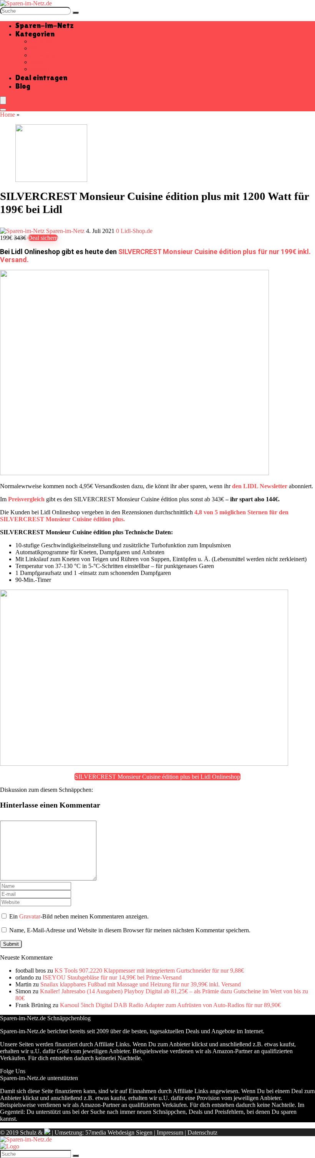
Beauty (39, 48)
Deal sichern (43, 238)
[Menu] (3, 100)
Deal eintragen (41, 77)
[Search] (3, 110)
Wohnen (41, 69)
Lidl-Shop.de (137, 231)
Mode (38, 62)
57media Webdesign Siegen (119, 1132)
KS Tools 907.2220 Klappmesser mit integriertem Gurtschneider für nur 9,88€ (149, 970)
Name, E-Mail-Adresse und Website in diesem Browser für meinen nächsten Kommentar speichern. (129, 930)
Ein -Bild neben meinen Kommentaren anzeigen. (79, 916)
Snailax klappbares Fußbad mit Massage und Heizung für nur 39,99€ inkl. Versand (140, 984)
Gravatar (29, 916)
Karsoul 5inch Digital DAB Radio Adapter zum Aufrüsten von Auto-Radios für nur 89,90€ (170, 1005)
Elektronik (43, 55)
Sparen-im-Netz (44, 25)
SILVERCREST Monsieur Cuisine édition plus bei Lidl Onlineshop (157, 776)
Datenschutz (202, 1132)
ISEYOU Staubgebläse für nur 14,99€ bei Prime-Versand (112, 977)
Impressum (170, 1132)
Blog (22, 86)
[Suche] (76, 13)
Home (7, 114)
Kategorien (35, 34)
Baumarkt (43, 41)
